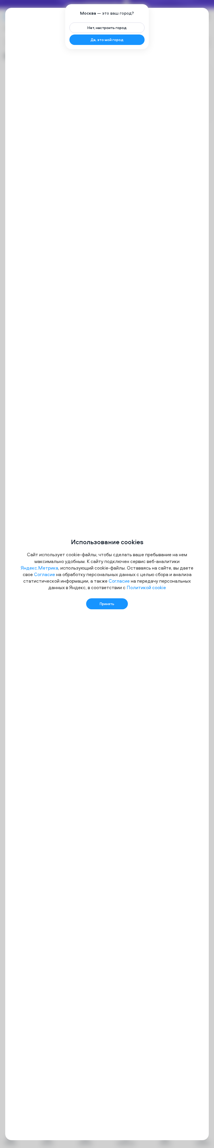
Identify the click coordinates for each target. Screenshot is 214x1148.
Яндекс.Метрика (39, 568)
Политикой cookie (146, 587)
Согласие (44, 574)
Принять (107, 603)
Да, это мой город (107, 39)
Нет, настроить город (107, 27)
